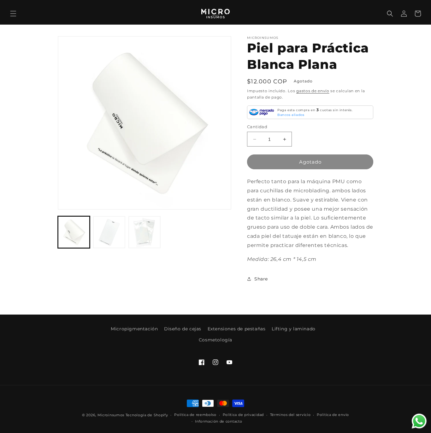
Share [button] (261, 279)
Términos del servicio (290, 414)
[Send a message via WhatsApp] (419, 421)
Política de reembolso (195, 414)
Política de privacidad (243, 414)
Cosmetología (215, 340)
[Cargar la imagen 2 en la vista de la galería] (109, 232)
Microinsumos (110, 415)
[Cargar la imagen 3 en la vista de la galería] (144, 232)
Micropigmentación (134, 329)
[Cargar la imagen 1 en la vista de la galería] (74, 232)
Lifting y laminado (294, 329)
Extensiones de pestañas (237, 329)
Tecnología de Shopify (147, 415)
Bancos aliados (290, 115)
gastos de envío (312, 90)
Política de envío (333, 414)
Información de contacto (218, 421)
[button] (13, 14)
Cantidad (257, 126)
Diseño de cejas (182, 329)
